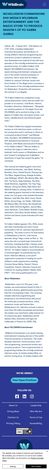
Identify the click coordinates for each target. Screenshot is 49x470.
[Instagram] (31, 396)
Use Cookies (36, 466)
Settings (13, 466)
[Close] (46, 453)
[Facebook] (17, 396)
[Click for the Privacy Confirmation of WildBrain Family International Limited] (24, 434)
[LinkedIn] (24, 396)
